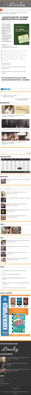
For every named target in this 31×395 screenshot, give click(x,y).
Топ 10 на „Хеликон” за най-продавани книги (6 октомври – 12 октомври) (13, 115)
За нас (1, 379)
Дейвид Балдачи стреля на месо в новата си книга (17, 246)
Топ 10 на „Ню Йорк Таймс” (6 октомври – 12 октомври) (15, 129)
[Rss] (14, 390)
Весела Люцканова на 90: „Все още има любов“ (12, 9)
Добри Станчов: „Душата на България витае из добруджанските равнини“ (13, 142)
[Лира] (16, 3)
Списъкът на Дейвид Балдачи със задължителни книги (21, 98)
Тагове (7, 189)
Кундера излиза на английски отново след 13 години (10, 95)
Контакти (2, 381)
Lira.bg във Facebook (4, 383)
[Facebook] (16, 390)
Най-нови (3, 189)
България (7, 12)
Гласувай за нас (15, 388)
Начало (1, 12)
